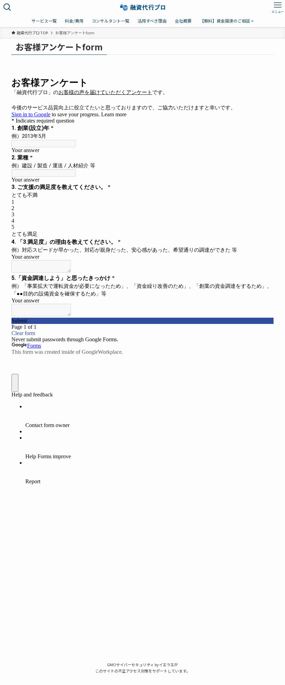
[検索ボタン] (7, 7)
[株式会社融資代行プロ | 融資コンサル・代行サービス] (143, 7)
